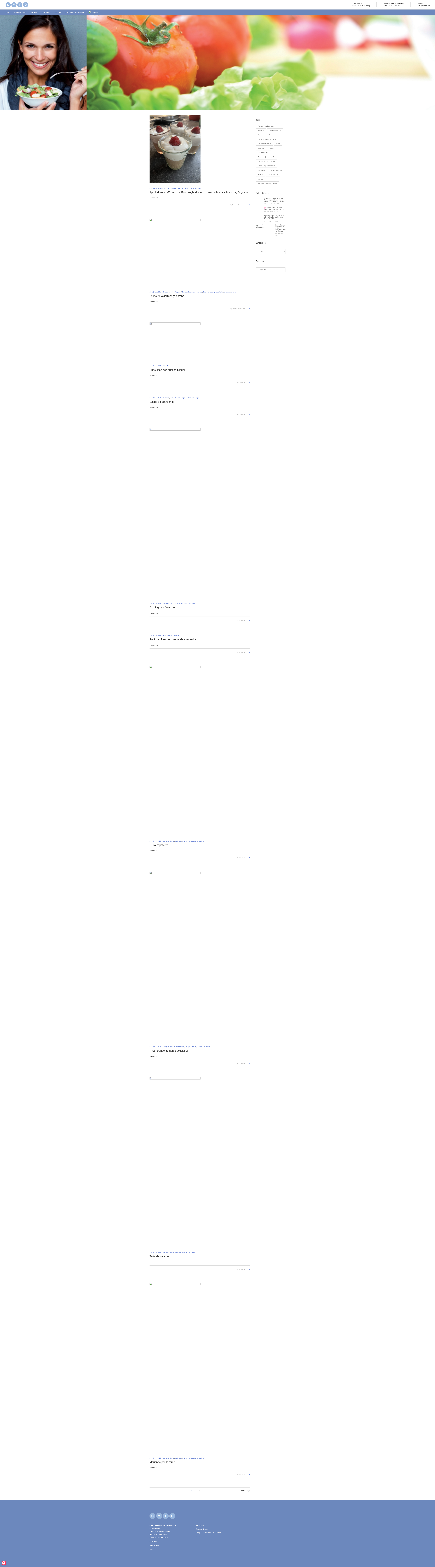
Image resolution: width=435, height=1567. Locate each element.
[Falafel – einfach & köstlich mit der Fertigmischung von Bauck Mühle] (264, 233)
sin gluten (227, 292)
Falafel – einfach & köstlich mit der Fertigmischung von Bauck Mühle (281, 235)
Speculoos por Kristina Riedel (167, 369)
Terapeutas (200, 1525)
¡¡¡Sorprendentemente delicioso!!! (169, 1050)
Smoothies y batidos (276, 170)
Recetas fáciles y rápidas (196, 841)
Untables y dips (273, 174)
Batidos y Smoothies (188, 292)
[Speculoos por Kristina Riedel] (175, 341)
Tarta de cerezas (159, 1256)
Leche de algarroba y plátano (167, 295)
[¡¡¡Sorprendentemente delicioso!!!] (175, 956)
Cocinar (180, 188)
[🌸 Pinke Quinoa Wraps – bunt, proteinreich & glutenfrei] (264, 219)
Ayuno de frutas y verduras (267, 135)
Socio (198, 1536)
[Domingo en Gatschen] (175, 513)
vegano (233, 292)
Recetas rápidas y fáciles (215, 292)
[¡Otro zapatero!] (175, 751)
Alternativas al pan (275, 130)
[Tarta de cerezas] (175, 1162)
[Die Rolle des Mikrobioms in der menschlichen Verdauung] (264, 248)
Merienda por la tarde (162, 1462)
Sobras (260, 174)
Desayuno (174, 188)
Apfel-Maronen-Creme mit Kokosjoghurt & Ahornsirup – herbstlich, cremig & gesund (199, 192)
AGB (151, 1549)
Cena (168, 188)
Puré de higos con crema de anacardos (173, 639)
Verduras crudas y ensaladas (267, 183)
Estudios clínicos (202, 1529)
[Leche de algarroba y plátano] (175, 253)
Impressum (154, 1541)
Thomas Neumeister (238, 205)
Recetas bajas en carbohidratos (268, 157)
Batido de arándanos (162, 401)
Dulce (200, 188)
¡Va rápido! (166, 841)
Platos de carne (263, 152)
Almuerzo (187, 188)
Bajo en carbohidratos (176, 603)
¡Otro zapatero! (159, 845)
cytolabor (242, 382)
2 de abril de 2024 (155, 366)
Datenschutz (154, 1545)
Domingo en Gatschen (163, 607)
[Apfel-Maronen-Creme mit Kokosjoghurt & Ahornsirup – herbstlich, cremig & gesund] (175, 149)
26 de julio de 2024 (155, 292)
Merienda (194, 188)
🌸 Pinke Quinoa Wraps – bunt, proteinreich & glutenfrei (280, 220)
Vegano (177, 292)
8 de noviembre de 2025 (157, 188)
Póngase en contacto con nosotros (208, 1533)
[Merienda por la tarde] (175, 1368)
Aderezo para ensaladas (266, 126)
